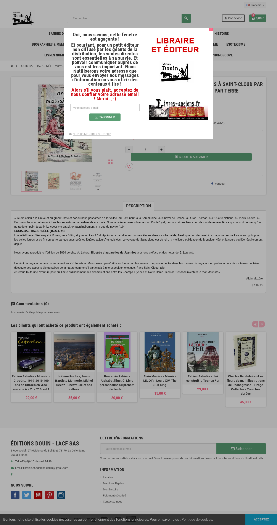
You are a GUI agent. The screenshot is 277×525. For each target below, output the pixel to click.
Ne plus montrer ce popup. (92, 134)
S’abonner (106, 117)
